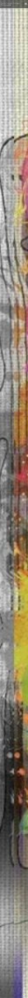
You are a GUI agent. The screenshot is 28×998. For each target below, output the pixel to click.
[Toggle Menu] (25, 3)
